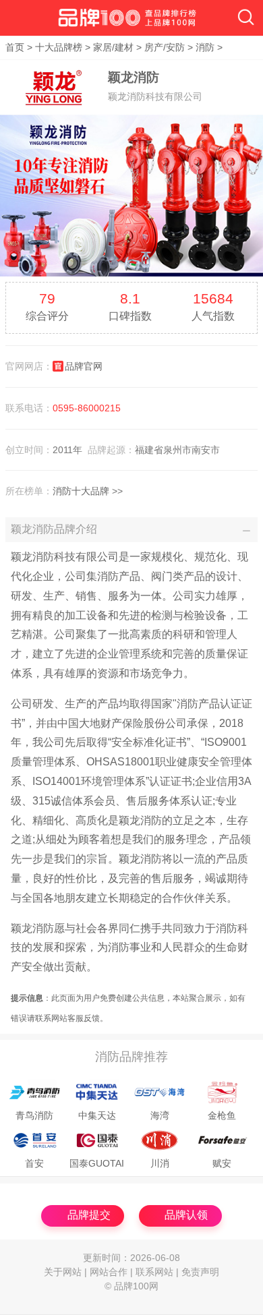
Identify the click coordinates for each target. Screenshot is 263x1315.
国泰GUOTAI (96, 1164)
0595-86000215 (87, 408)
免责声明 (200, 1272)
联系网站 (154, 1272)
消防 (205, 47)
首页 (14, 47)
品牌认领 (186, 1215)
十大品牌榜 (58, 47)
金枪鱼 (222, 1116)
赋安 (221, 1164)
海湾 (159, 1116)
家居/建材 (113, 47)
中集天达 (97, 1116)
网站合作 (108, 1272)
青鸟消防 (34, 1116)
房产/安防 (164, 47)
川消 (159, 1164)
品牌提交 (89, 1215)
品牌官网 (84, 366)
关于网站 (63, 1272)
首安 (34, 1164)
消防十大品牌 (81, 491)
